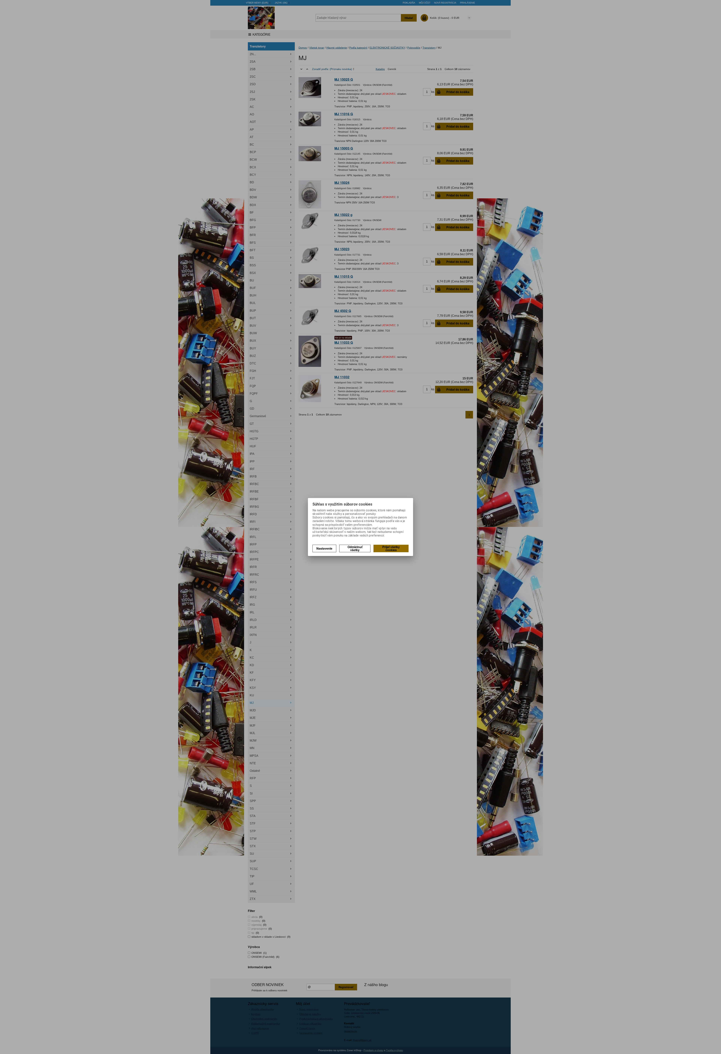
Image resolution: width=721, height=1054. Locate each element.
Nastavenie (324, 548)
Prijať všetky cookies (391, 548)
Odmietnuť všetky (355, 548)
